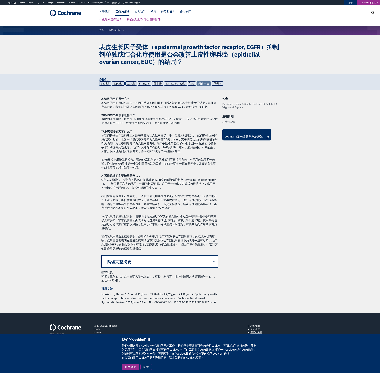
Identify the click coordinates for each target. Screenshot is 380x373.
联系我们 (255, 325)
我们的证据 (115, 30)
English (22, 2)
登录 (350, 2)
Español (31, 2)
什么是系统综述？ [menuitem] (110, 19)
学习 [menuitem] (153, 11)
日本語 (157, 83)
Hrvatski (71, 2)
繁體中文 (116, 2)
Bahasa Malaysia (95, 2)
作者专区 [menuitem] (185, 11)
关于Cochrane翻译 (131, 2)
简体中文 (12, 2)
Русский (61, 2)
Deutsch (82, 2)
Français (50, 2)
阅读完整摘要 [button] (119, 261)
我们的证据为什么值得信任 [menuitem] (143, 19)
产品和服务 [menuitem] (168, 11)
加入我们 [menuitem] (140, 11)
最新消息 (255, 329)
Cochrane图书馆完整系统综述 (244, 136)
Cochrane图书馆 (368, 2)
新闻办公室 (256, 332)
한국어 (217, 83)
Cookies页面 (193, 357)
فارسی (41, 2)
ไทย (107, 2)
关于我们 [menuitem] (104, 11)
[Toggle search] (372, 12)
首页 (101, 30)
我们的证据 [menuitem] (122, 11)
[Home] (69, 13)
